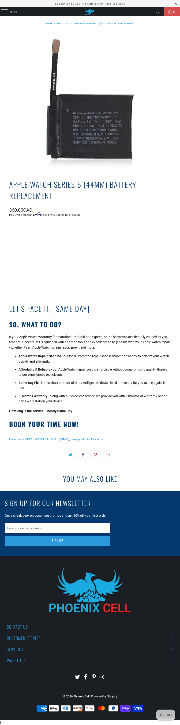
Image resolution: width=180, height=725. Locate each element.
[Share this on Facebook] (83, 455)
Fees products (80, 439)
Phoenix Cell (81, 696)
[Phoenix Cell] (90, 11)
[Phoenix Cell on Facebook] (85, 677)
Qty (11, 227)
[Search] (158, 11)
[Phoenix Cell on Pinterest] (94, 677)
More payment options (90, 273)
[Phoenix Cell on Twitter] (77, 677)
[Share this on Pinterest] (95, 455)
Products (97, 439)
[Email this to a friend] (108, 455)
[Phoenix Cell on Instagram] (101, 677)
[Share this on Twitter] (71, 455)
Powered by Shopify (104, 696)
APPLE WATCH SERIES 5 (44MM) (47, 439)
